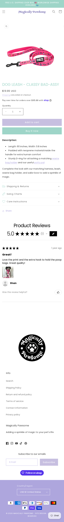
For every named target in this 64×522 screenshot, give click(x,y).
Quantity (6, 105)
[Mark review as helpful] (58, 292)
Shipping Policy (13, 387)
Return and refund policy (19, 394)
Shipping (6, 95)
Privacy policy (13, 414)
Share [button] (9, 210)
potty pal (39, 162)
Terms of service (15, 401)
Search (9, 380)
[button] (3, 11)
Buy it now (32, 130)
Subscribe (49, 462)
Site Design (40, 513)
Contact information (17, 407)
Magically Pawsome (23, 513)
